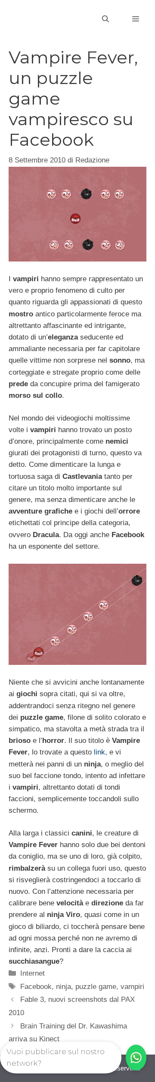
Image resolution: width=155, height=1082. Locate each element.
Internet (32, 973)
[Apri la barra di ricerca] (105, 19)
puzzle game (95, 987)
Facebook (36, 987)
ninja (63, 987)
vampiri (132, 987)
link (99, 752)
